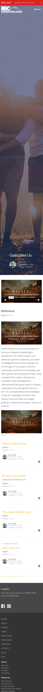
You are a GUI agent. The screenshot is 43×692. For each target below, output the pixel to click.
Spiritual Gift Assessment (24, 2)
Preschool (6, 640)
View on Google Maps (10, 595)
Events (4, 627)
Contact (5, 648)
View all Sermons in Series (12, 576)
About (4, 623)
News (4, 631)
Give (3, 657)
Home (4, 619)
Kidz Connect (6, 681)
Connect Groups (7, 686)
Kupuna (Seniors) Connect (11, 688)
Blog (3, 652)
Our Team (5, 668)
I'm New (4, 670)
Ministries (6, 636)
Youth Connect (7, 683)
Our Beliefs (5, 673)
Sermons (5, 644)
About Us (4, 665)
